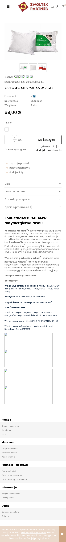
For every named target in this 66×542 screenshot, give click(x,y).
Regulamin (6, 430)
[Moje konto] (57, 6)
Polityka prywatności (11, 493)
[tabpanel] (33, 310)
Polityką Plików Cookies (33, 532)
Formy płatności (9, 471)
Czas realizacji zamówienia (14, 479)
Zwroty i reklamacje (10, 426)
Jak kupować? (8, 497)
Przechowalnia (8, 457)
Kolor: (8, 122)
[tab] (33, 184)
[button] (8, 6)
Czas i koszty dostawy (12, 475)
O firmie (5, 516)
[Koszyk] (63, 4)
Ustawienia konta (9, 452)
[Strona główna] (33, 6)
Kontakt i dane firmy (11, 512)
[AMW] (33, 96)
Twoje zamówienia (10, 448)
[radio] (6, 129)
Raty (4, 434)
